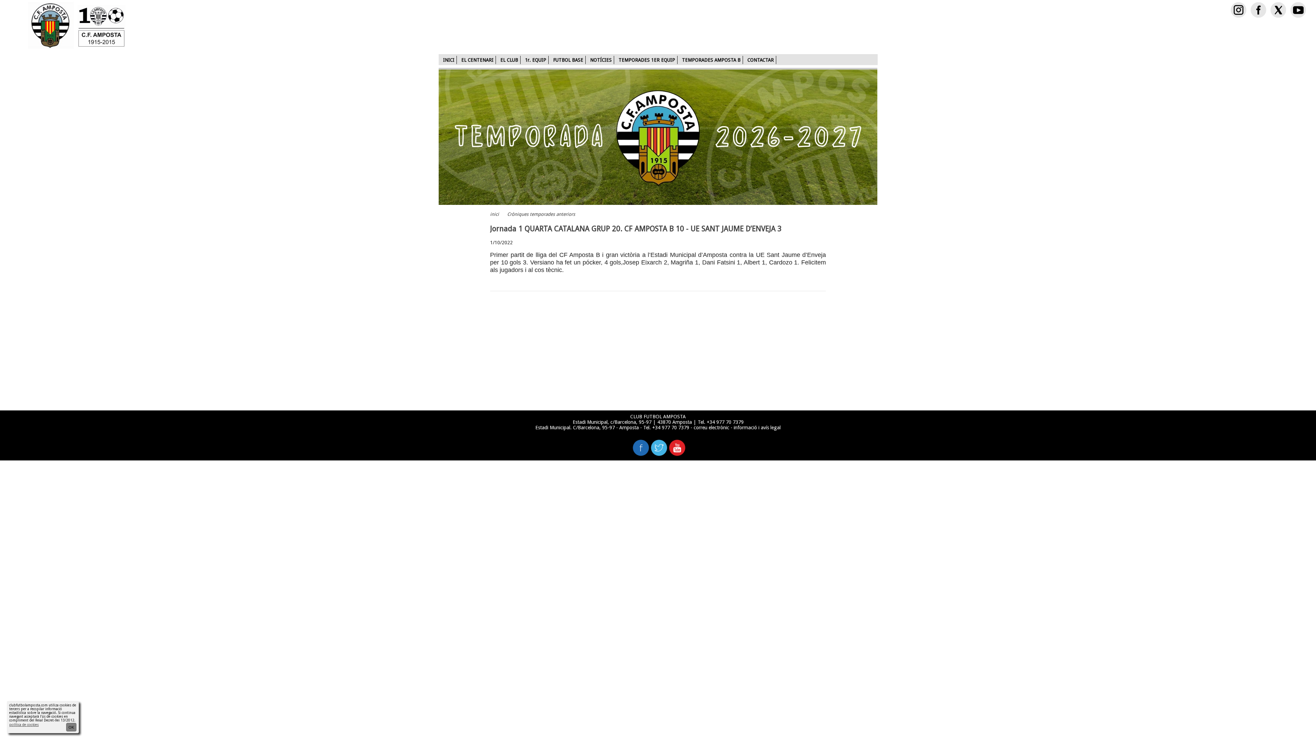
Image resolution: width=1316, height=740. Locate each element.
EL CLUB (509, 60)
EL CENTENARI (477, 60)
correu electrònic (711, 427)
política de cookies (24, 725)
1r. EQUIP (535, 60)
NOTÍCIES (601, 60)
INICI (448, 60)
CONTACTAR (760, 60)
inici (494, 214)
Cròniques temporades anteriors (541, 214)
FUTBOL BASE (568, 60)
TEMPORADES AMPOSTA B (711, 60)
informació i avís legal (757, 427)
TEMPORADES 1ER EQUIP (647, 60)
